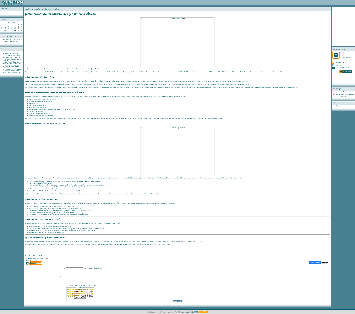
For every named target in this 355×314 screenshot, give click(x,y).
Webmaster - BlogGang (342, 91)
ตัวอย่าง (6, 12)
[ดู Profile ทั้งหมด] (345, 57)
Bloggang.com (340, 106)
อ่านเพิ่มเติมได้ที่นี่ (192, 312)
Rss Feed (338, 65)
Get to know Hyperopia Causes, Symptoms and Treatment (12, 64)
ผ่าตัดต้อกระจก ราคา (125, 72)
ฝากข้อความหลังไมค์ (341, 62)
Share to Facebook (315, 262)
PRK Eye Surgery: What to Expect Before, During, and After (13, 61)
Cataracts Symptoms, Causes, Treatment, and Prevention (12, 70)
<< (1, 23)
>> (22, 23)
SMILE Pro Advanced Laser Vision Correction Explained (11, 67)
